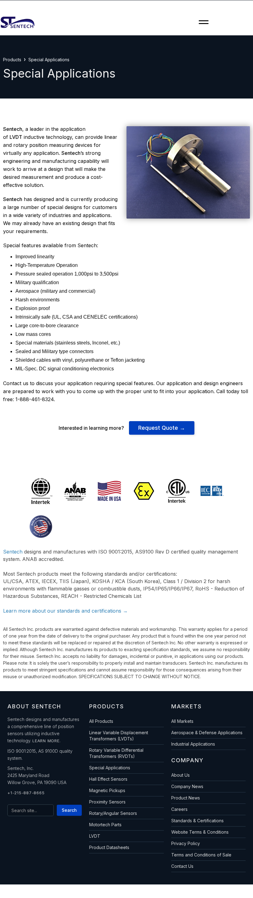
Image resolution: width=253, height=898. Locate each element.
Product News (185, 797)
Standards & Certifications (197, 820)
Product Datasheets (109, 847)
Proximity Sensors (107, 801)
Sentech (13, 552)
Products (12, 59)
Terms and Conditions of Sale (201, 854)
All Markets (182, 721)
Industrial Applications (193, 744)
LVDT (94, 836)
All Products (101, 721)
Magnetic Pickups (107, 790)
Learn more (46, 740)
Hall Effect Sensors (108, 779)
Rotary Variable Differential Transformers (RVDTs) (116, 753)
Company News (187, 786)
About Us (180, 775)
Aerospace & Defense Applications (207, 732)
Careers (179, 809)
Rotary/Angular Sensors (113, 813)
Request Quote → (161, 428)
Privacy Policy (185, 843)
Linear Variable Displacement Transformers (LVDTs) (118, 735)
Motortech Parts (105, 824)
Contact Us (182, 866)
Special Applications (109, 767)
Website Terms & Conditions (200, 832)
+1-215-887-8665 (25, 792)
